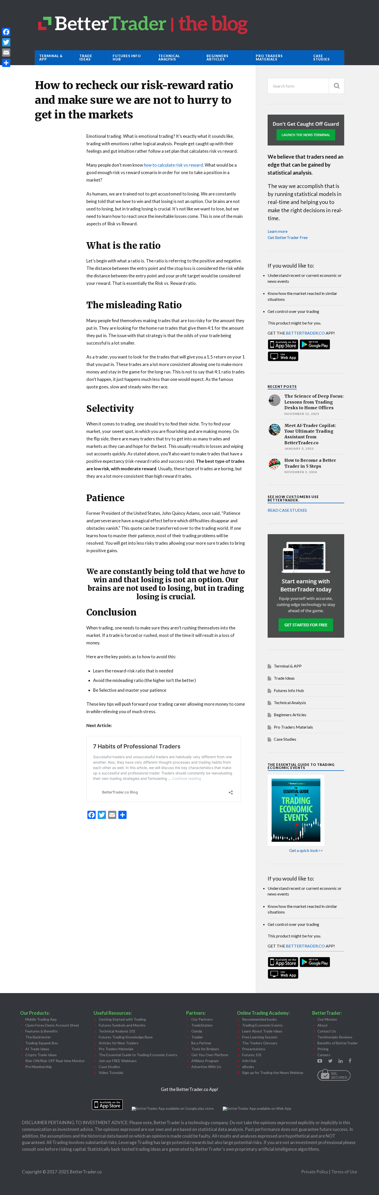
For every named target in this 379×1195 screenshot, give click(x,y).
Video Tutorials (111, 1072)
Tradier (197, 1037)
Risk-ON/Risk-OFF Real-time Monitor (55, 1061)
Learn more (277, 231)
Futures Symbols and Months (122, 1025)
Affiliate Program (205, 1061)
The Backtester (38, 1037)
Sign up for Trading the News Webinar (272, 1072)
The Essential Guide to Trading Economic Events (138, 1055)
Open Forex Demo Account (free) (52, 1025)
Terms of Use (344, 1171)
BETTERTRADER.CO (305, 332)
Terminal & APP (51, 57)
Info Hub (249, 1061)
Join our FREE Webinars (118, 1061)
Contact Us (326, 1031)
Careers (323, 1055)
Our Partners (202, 1019)
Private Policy (315, 1171)
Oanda (196, 1031)
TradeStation (202, 1025)
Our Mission (327, 1019)
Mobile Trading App (41, 1019)
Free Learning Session (259, 1037)
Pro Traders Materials (269, 57)
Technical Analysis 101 (117, 1031)
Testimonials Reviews (334, 1037)
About (322, 1025)
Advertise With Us (206, 1066)
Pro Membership (38, 1066)
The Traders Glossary (259, 1043)
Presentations (253, 1049)
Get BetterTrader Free (288, 237)
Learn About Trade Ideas (262, 1031)
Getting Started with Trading (122, 1019)
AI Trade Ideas (37, 1049)
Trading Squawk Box (41, 1043)
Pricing (322, 1049)
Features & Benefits (41, 1031)
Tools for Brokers (205, 1049)
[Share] (6, 63)
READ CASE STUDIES (287, 510)
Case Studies (321, 57)
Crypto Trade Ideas (41, 1055)
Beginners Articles (217, 57)
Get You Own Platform (209, 1055)
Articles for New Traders (118, 1043)
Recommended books (259, 1019)
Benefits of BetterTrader (337, 1043)
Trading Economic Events (262, 1025)
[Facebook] (6, 32)
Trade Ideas (85, 57)
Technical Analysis (169, 57)
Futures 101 (252, 1055)
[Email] (6, 52)
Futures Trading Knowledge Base (126, 1037)
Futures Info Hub (127, 57)
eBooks (248, 1066)
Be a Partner (201, 1043)
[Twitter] (6, 42)
